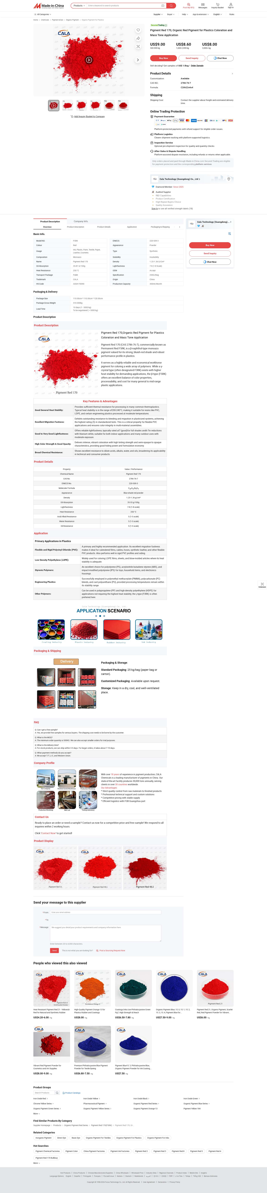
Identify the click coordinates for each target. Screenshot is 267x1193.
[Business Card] (229, 233)
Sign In (155, 208)
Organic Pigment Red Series (145, 1103)
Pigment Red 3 (160, 1151)
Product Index (181, 1173)
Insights (204, 1173)
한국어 (156, 1176)
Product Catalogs (72, 1092)
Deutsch (128, 1176)
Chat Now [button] (222, 58)
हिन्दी (170, 1176)
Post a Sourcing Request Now (110, 950)
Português (87, 1176)
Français (97, 1176)
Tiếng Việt (197, 1176)
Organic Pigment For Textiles (98, 1137)
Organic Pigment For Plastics (93, 20)
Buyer (169, 14)
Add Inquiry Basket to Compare (89, 116)
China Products (79, 1173)
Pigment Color (71, 1151)
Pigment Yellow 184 (192, 1108)
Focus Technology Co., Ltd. (115, 1182)
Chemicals (45, 20)
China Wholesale (122, 1173)
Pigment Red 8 (178, 1151)
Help (184, 14)
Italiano (120, 1176)
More (35, 1163)
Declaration (162, 1182)
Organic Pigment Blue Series (196, 1103)
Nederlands (138, 1176)
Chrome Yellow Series (42, 1103)
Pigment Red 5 (196, 1151)
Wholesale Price (137, 1173)
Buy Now (163, 58)
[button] (174, 226)
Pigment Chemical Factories (48, 1151)
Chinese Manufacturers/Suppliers (100, 1173)
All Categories (43, 14)
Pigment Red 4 (215, 1151)
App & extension (200, 14)
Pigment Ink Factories (120, 1151)
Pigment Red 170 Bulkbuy (47, 1158)
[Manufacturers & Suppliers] (48, 6)
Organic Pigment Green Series (46, 1108)
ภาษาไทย (178, 1176)
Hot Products (65, 1173)
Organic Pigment (72, 20)
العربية (148, 1176)
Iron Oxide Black (140, 1098)
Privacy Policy (175, 1182)
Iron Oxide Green (191, 1098)
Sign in (231, 7)
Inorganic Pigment (43, 1137)
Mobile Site (194, 1173)
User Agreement (149, 1182)
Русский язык (108, 1176)
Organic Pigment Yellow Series (96, 1108)
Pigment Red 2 (141, 1151)
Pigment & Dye (57, 20)
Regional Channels (166, 1173)
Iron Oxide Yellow (90, 1098)
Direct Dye (61, 1137)
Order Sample (197, 65)
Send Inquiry (192, 58)
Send (54, 950)
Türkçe (187, 1176)
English (68, 1176)
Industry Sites (151, 1173)
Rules (231, 14)
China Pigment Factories (94, 1151)
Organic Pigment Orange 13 (145, 1108)
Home (35, 20)
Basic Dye (76, 1137)
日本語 (163, 1176)
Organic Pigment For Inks (158, 1137)
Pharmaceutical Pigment (94, 1103)
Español (77, 1176)
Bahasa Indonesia (210, 1176)
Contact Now (48, 833)
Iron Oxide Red (39, 1098)
